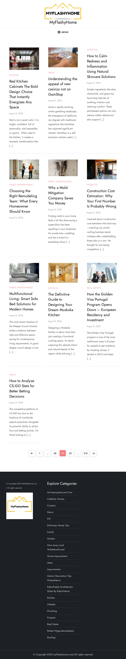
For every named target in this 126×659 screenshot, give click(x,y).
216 (86, 453)
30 (71, 453)
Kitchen (14, 75)
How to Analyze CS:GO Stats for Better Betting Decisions (21, 388)
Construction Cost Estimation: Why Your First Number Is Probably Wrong (101, 198)
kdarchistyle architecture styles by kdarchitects (60, 589)
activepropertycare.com (59, 492)
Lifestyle (92, 50)
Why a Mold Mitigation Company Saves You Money (60, 195)
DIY (49, 519)
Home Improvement (21, 185)
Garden (51, 538)
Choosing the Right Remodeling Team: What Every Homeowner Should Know (23, 201)
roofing (51, 637)
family (50, 532)
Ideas (51, 73)
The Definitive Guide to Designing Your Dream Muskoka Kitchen (60, 305)
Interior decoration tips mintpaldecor (59, 578)
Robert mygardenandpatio (60, 631)
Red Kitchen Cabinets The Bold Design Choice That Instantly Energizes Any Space (23, 94)
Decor (50, 512)
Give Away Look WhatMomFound (55, 547)
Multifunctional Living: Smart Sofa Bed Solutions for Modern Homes (23, 301)
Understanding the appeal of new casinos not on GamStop (62, 86)
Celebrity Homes (55, 499)
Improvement (53, 569)
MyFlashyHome (63, 22)
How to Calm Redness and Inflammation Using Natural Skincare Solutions (101, 66)
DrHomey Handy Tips (58, 525)
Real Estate (94, 288)
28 (55, 453)
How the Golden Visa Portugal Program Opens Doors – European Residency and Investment (101, 307)
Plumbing (52, 611)
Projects (92, 185)
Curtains (51, 505)
